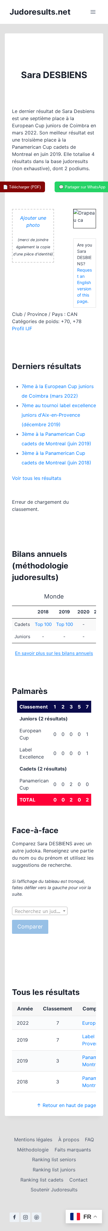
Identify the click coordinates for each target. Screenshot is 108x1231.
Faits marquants (73, 1150)
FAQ (89, 1139)
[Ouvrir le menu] (92, 11)
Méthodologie (33, 1150)
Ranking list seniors (54, 1159)
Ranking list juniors (54, 1170)
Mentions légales (33, 1139)
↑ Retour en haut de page (66, 1105)
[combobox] (40, 911)
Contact (78, 1180)
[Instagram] (25, 1217)
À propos (68, 1139)
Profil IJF (22, 328)
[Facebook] (14, 1217)
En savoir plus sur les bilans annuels (54, 653)
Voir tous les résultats (36, 478)
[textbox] (39, 911)
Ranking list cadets (41, 1180)
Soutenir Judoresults (54, 1190)
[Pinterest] (36, 1217)
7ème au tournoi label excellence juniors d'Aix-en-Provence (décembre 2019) (59, 414)
